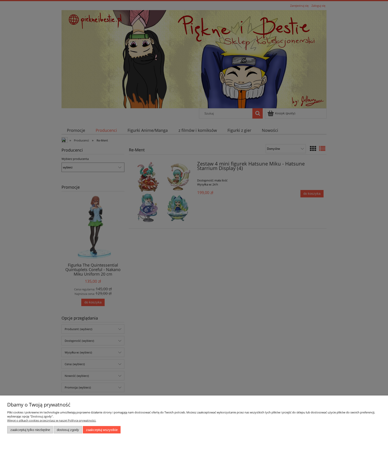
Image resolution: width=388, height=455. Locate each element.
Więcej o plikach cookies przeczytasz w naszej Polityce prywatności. (51, 420)
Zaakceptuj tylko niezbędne (30, 430)
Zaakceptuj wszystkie (102, 430)
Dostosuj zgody (68, 430)
